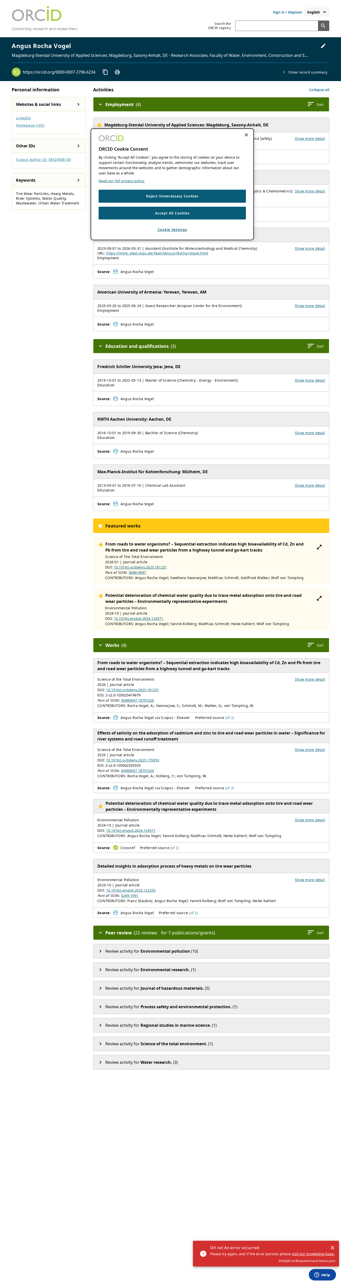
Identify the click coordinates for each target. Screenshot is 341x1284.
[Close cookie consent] (246, 134)
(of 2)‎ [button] (229, 717)
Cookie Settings (172, 229)
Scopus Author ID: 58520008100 (43, 159)
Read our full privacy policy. (122, 180)
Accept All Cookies (172, 213)
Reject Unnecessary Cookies (172, 196)
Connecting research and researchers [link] (44, 28)
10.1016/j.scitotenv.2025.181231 (140, 567)
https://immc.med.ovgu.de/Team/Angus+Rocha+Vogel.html (157, 253)
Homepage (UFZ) (30, 125)
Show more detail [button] (310, 138)
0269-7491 (129, 895)
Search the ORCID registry (219, 26)
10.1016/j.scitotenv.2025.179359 (132, 760)
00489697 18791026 (137, 700)
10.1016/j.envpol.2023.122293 (131, 890)
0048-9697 (137, 572)
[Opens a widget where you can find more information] (322, 1275)
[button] (319, 89)
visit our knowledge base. (313, 1253)
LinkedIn (23, 118)
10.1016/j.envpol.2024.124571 (138, 618)
